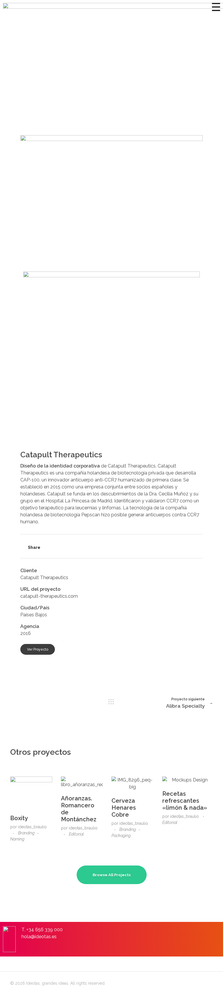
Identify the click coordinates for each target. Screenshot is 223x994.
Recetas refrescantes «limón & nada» (184, 800)
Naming (17, 839)
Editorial (76, 834)
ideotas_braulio (32, 827)
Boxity (19, 818)
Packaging (121, 835)
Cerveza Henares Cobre (124, 807)
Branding (26, 833)
